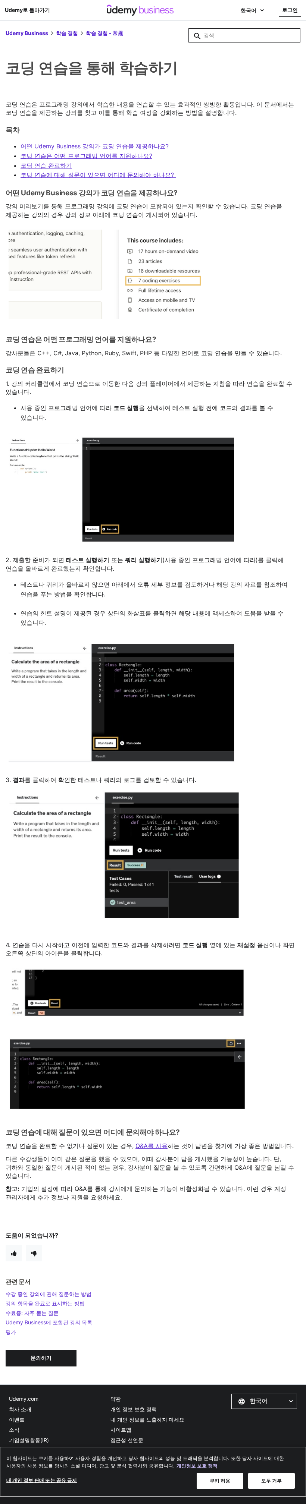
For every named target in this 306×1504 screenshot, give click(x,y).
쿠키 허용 (220, 1480)
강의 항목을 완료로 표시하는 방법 (45, 1303)
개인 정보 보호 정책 (133, 1409)
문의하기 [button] (41, 1358)
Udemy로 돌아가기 (27, 10)
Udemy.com (23, 1399)
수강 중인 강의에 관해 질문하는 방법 (48, 1294)
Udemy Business (27, 33)
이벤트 (17, 1419)
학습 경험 (67, 33)
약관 (115, 1399)
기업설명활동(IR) (29, 1440)
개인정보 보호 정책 (197, 1466)
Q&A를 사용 (151, 1146)
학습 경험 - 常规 (104, 33)
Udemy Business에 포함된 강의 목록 (49, 1322)
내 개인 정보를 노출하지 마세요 (147, 1419)
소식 (14, 1429)
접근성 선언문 (126, 1440)
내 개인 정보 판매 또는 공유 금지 (41, 1480)
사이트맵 (120, 1429)
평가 (11, 1332)
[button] (264, 1401)
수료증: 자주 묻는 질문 (32, 1313)
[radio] (14, 1253)
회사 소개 (20, 1409)
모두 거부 (271, 1480)
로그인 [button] (290, 10)
